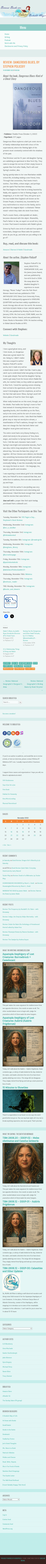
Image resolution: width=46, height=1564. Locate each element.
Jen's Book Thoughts (9, 1443)
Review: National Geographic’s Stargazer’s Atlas (12, 684)
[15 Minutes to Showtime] (23, 1112)
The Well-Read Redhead (11, 1480)
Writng (7, 37)
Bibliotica (28, 574)
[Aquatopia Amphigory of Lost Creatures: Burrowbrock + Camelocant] (23, 1002)
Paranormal (27, 666)
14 (11, 832)
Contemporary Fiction (25, 663)
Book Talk (15, 663)
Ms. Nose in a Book (9, 1448)
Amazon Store (7, 1391)
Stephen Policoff (19, 669)
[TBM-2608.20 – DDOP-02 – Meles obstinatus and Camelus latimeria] (23, 1183)
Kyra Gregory (7, 1362)
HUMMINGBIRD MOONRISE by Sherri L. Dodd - (19, 883)
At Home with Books (9, 1420)
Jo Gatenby (6, 860)
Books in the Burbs (9, 1430)
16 (23, 832)
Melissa (17, 70)
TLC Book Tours (30, 669)
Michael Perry (7, 1367)
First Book (6, 789)
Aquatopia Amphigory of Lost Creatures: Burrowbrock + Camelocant (18, 957)
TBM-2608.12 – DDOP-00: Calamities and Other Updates (22, 1270)
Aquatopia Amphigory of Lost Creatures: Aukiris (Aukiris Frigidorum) (18, 1020)
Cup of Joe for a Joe (9, 785)
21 (11, 835)
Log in (5, 1515)
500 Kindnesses (8, 780)
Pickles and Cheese (9, 1457)
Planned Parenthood (9, 803)
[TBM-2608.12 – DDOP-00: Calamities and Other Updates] (11, 1290)
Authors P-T (6, 663)
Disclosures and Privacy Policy (16, 46)
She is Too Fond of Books (11, 1466)
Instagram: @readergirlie (32, 540)
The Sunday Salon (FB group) (12, 1400)
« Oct (4, 845)
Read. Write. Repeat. (9, 1462)
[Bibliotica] (23, 20)
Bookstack (6, 1434)
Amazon (6, 250)
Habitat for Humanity (10, 794)
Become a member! (9, 714)
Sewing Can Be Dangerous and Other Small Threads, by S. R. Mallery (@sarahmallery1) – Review (32, 635)
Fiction (35, 663)
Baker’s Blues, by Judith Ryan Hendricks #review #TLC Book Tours (11, 633)
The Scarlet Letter (9, 1476)
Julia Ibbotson (7, 1358)
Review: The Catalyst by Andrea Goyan (16, 939)
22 (17, 835)
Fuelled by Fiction (8, 1439)
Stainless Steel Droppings (11, 1471)
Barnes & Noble (17, 250)
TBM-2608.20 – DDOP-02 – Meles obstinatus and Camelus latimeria (21, 1139)
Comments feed (8, 1524)
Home (7, 34)
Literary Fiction (8, 666)
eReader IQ (6, 1396)
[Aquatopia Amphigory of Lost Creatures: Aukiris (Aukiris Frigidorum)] (23, 1066)
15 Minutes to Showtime (15, 1087)
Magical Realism (18, 666)
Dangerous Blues (8, 669)
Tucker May (6, 875)
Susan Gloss (6, 1371)
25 (35, 835)
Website (6, 335)
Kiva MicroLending (9, 799)
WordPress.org (8, 1529)
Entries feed (7, 1519)
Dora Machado (8, 1348)
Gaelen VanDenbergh (10, 1353)
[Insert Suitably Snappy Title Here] (14, 1485)
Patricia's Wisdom (8, 1453)
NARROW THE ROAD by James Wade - (15, 891)
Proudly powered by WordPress (11, 1558)
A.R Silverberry (8, 1344)
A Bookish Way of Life (10, 1416)
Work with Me (10, 43)
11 (34, 828)
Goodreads (28, 250)
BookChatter (7, 1425)
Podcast (8, 40)
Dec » (9, 845)
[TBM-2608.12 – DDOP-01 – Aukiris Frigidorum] (23, 1247)
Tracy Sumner (7, 1376)
